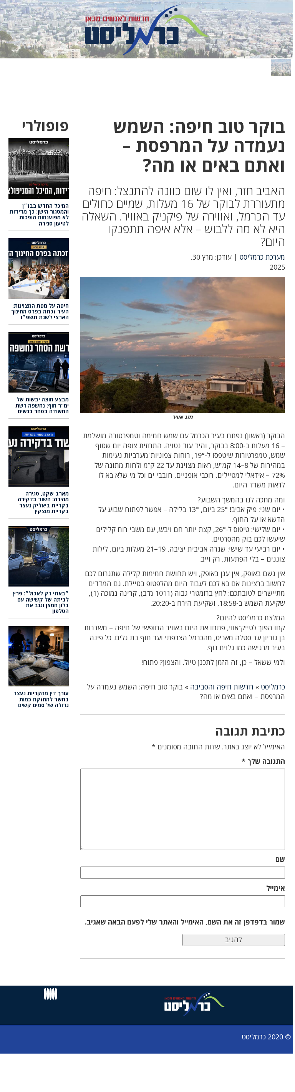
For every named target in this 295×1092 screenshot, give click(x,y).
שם (280, 859)
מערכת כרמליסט (262, 257)
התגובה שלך (263, 761)
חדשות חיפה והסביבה (222, 686)
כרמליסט (273, 686)
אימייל (275, 888)
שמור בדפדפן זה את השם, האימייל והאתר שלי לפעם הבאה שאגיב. (185, 921)
